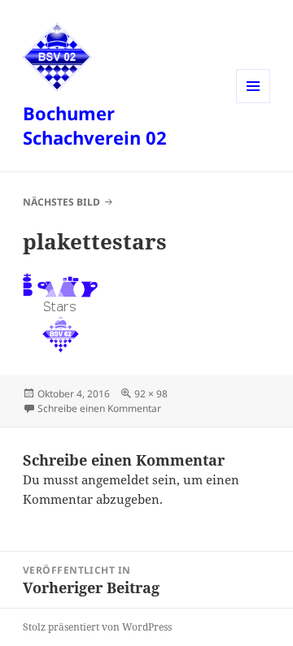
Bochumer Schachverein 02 (95, 125)
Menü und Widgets (253, 102)
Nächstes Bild (61, 202)
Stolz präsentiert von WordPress (97, 627)
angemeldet (115, 479)
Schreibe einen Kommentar (99, 408)
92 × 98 (151, 394)
